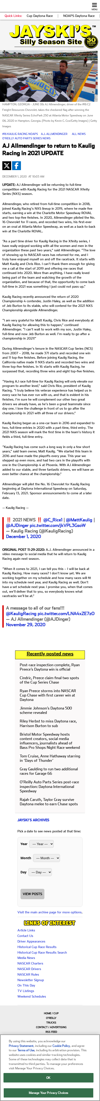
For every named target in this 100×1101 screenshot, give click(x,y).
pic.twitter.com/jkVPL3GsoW (58, 525)
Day (23, 872)
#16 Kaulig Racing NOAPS (20, 134)
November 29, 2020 (25, 624)
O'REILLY (51, 1018)
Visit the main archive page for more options (49, 912)
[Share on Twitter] (6, 165)
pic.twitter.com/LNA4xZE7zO (66, 613)
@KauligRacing (21, 613)
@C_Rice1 (52, 520)
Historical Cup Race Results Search (42, 952)
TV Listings (25, 991)
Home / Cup (51, 1013)
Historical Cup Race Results (37, 947)
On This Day (26, 985)
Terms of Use (25, 1050)
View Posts (32, 894)
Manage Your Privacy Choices (48, 1093)
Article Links (26, 930)
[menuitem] (50, 1013)
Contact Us (25, 936)
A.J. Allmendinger (54, 134)
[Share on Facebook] (16, 165)
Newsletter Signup (30, 980)
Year (23, 844)
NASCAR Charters (30, 963)
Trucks (51, 1022)
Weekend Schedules (31, 996)
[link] (50, 36)
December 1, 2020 (23, 536)
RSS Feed (51, 1031)
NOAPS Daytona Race (79, 16)
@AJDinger (17, 525)
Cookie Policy (61, 1046)
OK (48, 1077)
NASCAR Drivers (29, 969)
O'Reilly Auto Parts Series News (26, 138)
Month (25, 858)
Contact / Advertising (51, 1027)
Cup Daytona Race (40, 16)
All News (79, 134)
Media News (26, 958)
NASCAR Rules (28, 974)
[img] (50, 36)
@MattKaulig (79, 520)
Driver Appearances (31, 941)
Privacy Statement (21, 1046)
